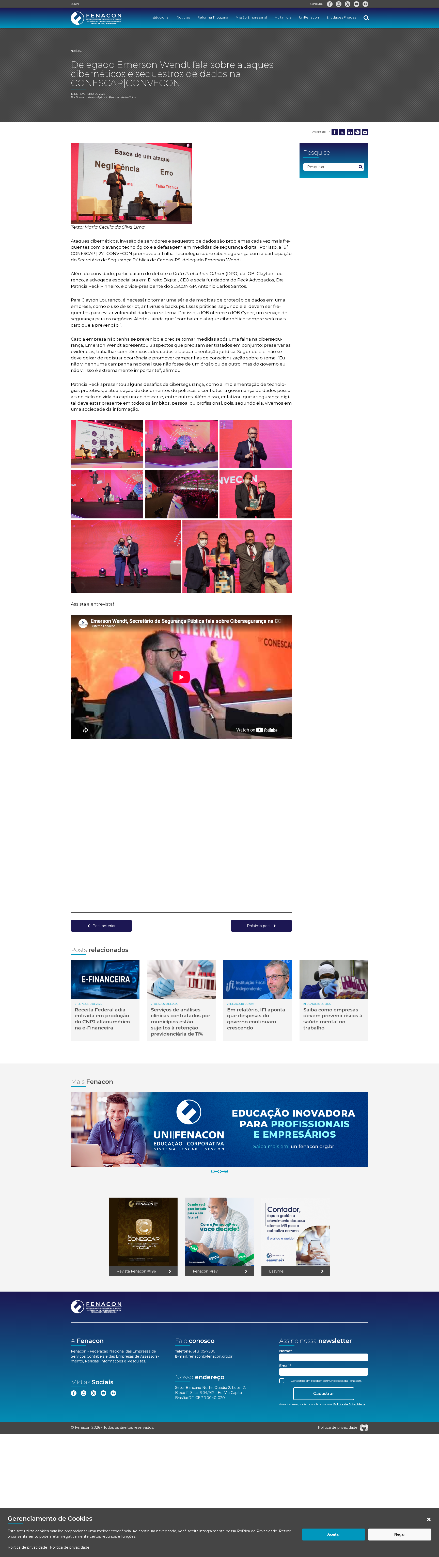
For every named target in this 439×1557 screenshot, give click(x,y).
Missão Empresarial (251, 17)
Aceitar (333, 1534)
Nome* (285, 1351)
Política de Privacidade (257, 1531)
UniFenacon (309, 17)
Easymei (276, 1271)
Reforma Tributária (212, 17)
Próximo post (259, 926)
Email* (285, 1366)
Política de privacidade (27, 1547)
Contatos (316, 4)
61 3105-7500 (204, 1351)
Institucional (159, 17)
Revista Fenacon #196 (136, 1271)
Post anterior (104, 926)
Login (75, 4)
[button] (428, 1519)
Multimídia (283, 17)
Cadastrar (323, 1393)
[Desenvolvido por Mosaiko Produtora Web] (364, 1428)
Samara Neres (85, 97)
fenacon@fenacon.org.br (210, 1356)
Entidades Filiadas (341, 17)
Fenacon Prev (205, 1271)
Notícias (183, 17)
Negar (399, 1534)
